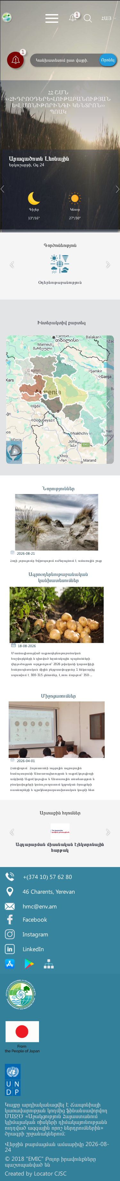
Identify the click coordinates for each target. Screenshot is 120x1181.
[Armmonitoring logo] (7, 17)
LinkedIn (33, 949)
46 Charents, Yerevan (49, 891)
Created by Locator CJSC (36, 1173)
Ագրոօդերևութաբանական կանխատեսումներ (58, 577)
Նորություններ (58, 488)
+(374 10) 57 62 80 (47, 877)
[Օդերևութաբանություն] (113, 431)
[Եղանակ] (113, 360)
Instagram (35, 934)
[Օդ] (113, 400)
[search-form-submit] (82, 23)
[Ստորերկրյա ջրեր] (113, 416)
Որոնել (108, 59)
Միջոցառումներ (58, 695)
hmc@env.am (40, 906)
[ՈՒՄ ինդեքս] (113, 376)
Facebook (35, 919)
